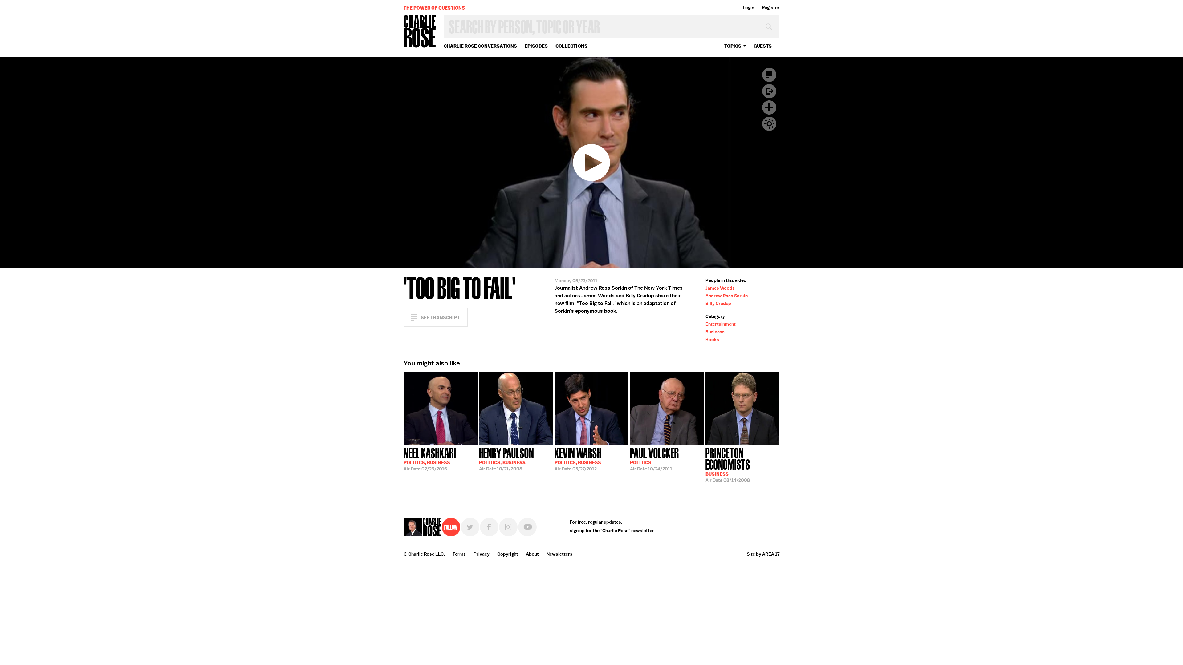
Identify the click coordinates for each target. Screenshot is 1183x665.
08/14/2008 (727, 464)
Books (712, 340)
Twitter (470, 527)
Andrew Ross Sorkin (726, 296)
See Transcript (440, 317)
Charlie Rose (420, 32)
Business (715, 332)
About (532, 554)
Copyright (507, 554)
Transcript (769, 75)
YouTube (527, 527)
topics (732, 46)
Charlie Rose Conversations (480, 46)
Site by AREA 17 (763, 554)
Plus (769, 107)
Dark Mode (769, 124)
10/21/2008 (506, 458)
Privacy (482, 554)
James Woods (720, 288)
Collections (571, 46)
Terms (459, 554)
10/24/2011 (654, 458)
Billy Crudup (718, 303)
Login (748, 8)
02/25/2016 (430, 458)
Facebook (489, 527)
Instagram (508, 527)
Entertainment (720, 324)
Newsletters (559, 554)
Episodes (536, 46)
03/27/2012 (578, 458)
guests (763, 46)
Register (770, 8)
